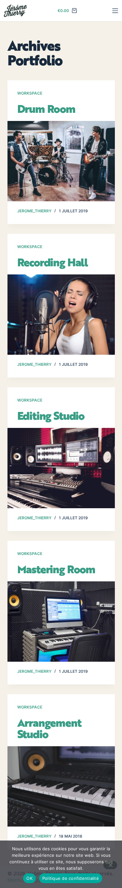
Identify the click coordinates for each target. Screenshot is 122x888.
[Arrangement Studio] (61, 786)
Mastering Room (56, 569)
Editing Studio (51, 415)
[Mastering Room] (61, 621)
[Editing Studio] (61, 468)
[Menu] (115, 11)
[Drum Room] (61, 161)
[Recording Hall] (61, 314)
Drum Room (46, 108)
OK (29, 878)
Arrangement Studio (49, 728)
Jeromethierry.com (27, 11)
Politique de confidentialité (70, 878)
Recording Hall (52, 262)
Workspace (29, 93)
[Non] (110, 865)
